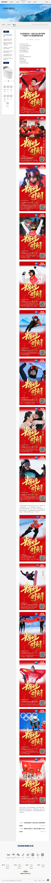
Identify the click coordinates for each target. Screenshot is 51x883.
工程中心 (31, 866)
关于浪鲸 (42, 24)
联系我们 (43, 880)
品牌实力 (9, 24)
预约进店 (7, 868)
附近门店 (7, 866)
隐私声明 (35, 880)
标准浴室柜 (5, 100)
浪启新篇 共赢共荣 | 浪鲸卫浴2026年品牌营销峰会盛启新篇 (7, 35)
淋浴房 (7, 106)
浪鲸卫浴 (38, 24)
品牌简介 (3, 24)
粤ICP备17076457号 (19, 880)
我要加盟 (31, 868)
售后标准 (43, 866)
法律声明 (39, 880)
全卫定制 (11, 90)
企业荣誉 (19, 866)
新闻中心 (14, 24)
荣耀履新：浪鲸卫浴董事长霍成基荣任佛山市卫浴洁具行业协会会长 (7, 43)
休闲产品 (8, 90)
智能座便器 (5, 90)
